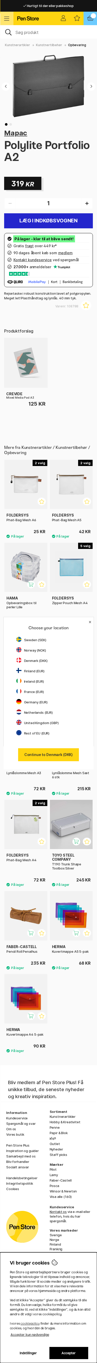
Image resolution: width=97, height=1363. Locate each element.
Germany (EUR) (36, 702)
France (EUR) (34, 692)
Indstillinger (28, 1353)
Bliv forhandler (17, 1162)
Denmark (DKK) (36, 661)
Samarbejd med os (21, 1156)
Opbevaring (77, 45)
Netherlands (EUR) (38, 712)
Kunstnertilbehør (49, 45)
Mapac (15, 133)
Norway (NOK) (35, 650)
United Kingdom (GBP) (41, 723)
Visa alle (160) (61, 1197)
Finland (55, 1244)
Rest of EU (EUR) (37, 733)
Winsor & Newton (63, 1191)
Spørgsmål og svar (21, 1123)
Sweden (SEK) (35, 640)
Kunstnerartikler (17, 45)
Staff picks (58, 1155)
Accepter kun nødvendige (30, 1335)
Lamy (54, 1175)
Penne (55, 1127)
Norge (54, 1240)
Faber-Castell (61, 1180)
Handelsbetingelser (21, 1178)
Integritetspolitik (19, 1183)
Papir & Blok (59, 1133)
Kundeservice (17, 1118)
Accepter (69, 1353)
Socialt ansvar (17, 1167)
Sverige (56, 1235)
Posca (54, 1186)
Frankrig (56, 1249)
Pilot (53, 1169)
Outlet (55, 1144)
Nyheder (56, 1149)
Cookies (12, 1189)
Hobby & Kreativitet (65, 1122)
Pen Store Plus (17, 1145)
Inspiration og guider (22, 1151)
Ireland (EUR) (34, 681)
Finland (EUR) (34, 671)
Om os (11, 1129)
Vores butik (15, 1134)
